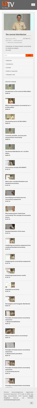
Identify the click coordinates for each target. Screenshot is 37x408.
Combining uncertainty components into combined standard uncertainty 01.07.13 (18, 247)
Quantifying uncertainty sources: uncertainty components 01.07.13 (15, 199)
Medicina (9, 60)
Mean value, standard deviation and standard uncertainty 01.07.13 (16, 183)
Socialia (8, 67)
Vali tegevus (26, 38)
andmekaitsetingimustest (12, 400)
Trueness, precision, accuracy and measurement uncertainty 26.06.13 (15, 137)
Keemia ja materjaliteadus (15, 42)
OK (31, 403)
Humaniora (9, 64)
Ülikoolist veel (10, 75)
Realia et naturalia (11, 71)
